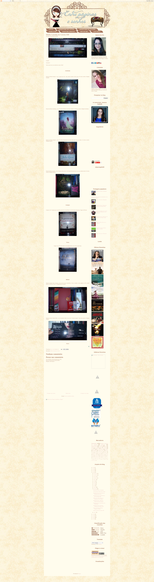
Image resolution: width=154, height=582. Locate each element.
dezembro (95, 473)
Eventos (106, 449)
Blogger (79, 573)
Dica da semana (105, 453)
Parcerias (84, 31)
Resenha (94, 443)
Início (51, 29)
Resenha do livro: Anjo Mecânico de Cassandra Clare (99, 496)
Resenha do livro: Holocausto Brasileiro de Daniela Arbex (101, 206)
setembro (95, 478)
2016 (94, 472)
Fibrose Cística (95, 454)
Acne (92, 448)
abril (94, 485)
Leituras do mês (103, 448)
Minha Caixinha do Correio (55, 350)
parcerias (103, 444)
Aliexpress (94, 451)
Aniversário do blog (98, 452)
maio (95, 484)
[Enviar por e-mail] (63, 349)
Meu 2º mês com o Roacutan (101, 233)
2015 (94, 514)
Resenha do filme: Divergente (101, 191)
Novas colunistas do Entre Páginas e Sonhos (98, 508)
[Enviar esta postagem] (61, 349)
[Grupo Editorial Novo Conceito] (98, 368)
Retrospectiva (102, 454)
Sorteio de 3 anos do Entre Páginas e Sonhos (101, 228)
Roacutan (53, 31)
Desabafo (99, 453)
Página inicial (68, 393)
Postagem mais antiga (84, 393)
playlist (107, 450)
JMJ (105, 458)
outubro (95, 476)
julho (95, 481)
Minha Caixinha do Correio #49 (98, 510)
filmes (100, 447)
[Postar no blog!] (64, 349)
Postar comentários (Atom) (69, 396)
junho (95, 482)
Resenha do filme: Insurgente (98, 490)
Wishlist (106, 459)
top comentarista (100, 449)
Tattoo (103, 459)
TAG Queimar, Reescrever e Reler (99, 491)
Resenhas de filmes (87, 29)
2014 (94, 515)
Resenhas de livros (66, 29)
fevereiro (95, 488)
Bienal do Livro (94, 447)
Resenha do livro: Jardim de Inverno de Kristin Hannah (98, 501)
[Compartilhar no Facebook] (67, 349)
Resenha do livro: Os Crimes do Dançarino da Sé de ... (98, 494)
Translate (99, 544)
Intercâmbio (101, 458)
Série (92, 452)
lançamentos (94, 446)
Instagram (97, 458)
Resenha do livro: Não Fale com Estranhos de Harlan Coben (102, 217)
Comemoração (100, 451)
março (95, 487)
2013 (94, 517)
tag (105, 446)
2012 (94, 518)
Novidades (94, 450)
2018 (94, 469)
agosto (95, 479)
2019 (94, 467)
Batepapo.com (93, 453)
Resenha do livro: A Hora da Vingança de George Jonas (98, 506)
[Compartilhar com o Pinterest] (68, 349)
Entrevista (93, 458)
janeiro (95, 512)
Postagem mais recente (51, 393)
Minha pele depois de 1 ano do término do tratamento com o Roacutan (101, 212)
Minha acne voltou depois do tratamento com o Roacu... (98, 499)
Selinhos (105, 452)
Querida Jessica (68, 31)
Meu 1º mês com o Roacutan (101, 199)
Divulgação (97, 448)
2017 (94, 470)
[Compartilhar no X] (65, 349)
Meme (106, 451)
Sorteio (101, 446)
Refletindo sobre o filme (97, 459)
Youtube (104, 447)
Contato (96, 31)
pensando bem (93, 460)
